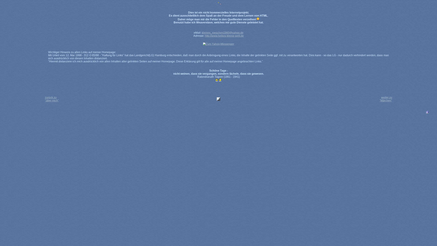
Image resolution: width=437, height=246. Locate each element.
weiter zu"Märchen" (385, 99)
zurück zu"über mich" (52, 99)
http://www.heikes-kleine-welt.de (224, 35)
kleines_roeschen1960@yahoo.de (222, 32)
